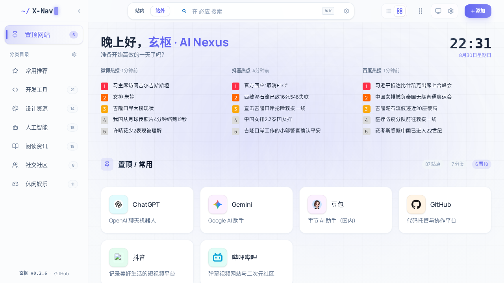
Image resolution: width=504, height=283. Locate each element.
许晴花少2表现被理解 (137, 131)
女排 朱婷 (124, 97)
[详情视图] (399, 11)
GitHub (61, 273)
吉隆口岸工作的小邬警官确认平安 (282, 131)
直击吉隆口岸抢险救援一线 (275, 108)
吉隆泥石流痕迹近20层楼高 (406, 108)
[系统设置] (450, 11)
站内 (140, 10)
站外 (160, 10)
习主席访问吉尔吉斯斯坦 (141, 86)
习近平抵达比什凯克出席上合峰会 (413, 86)
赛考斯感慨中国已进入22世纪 (408, 131)
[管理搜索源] (346, 11)
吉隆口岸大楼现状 (133, 108)
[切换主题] (438, 11)
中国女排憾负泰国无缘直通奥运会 (413, 97)
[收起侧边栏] (79, 11)
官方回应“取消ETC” (266, 86)
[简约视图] (388, 11)
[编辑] (183, 197)
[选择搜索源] (184, 11)
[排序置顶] (420, 11)
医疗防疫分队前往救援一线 (406, 119)
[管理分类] (74, 54)
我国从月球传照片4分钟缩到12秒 (150, 119)
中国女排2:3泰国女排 (268, 119)
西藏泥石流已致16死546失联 (276, 97)
